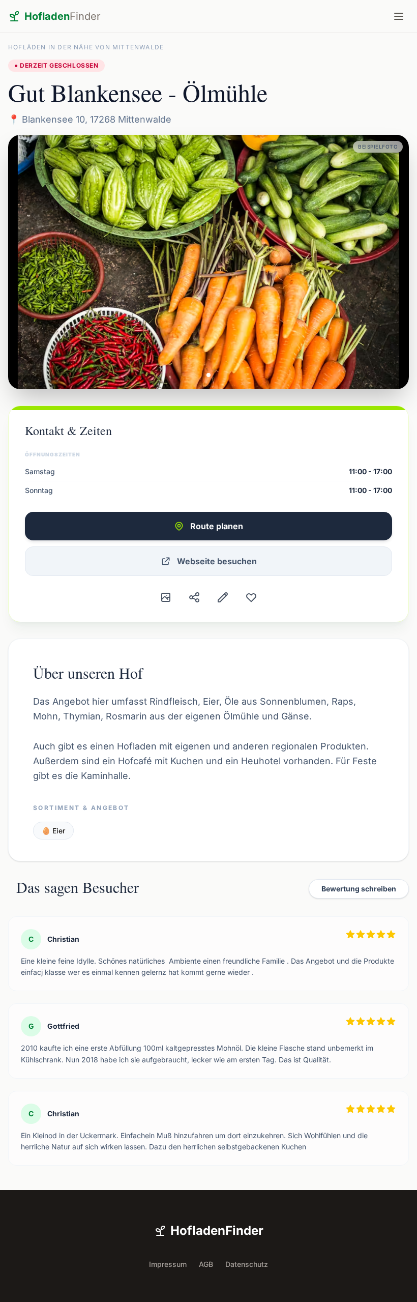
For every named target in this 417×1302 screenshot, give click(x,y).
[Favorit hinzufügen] (251, 597)
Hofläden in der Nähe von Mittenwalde (86, 47)
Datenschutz (246, 1264)
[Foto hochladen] (166, 597)
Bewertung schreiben (358, 888)
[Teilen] (194, 597)
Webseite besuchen (217, 561)
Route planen (216, 526)
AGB (206, 1264)
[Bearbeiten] (223, 597)
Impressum (168, 1264)
